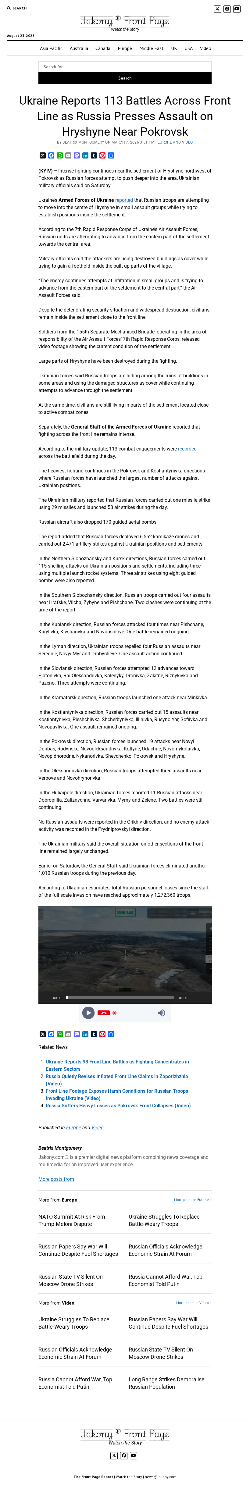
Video (205, 48)
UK (174, 48)
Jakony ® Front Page (125, 20)
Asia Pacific (51, 48)
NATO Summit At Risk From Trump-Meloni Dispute (71, 1220)
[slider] (120, 997)
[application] (125, 955)
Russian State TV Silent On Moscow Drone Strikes (70, 1280)
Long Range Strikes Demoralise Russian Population (167, 1383)
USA (188, 48)
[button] (125, 955)
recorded (187, 449)
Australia (79, 48)
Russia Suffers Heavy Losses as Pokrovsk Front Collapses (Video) (118, 1106)
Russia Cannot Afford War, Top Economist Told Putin (165, 1280)
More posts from (56, 1179)
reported (124, 200)
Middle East (151, 48)
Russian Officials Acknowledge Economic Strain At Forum (165, 1250)
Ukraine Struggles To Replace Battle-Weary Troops (164, 1220)
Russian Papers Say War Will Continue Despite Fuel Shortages (78, 1250)
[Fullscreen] (204, 998)
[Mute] (194, 998)
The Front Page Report (93, 1476)
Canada (102, 48)
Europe (125, 48)
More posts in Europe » (193, 1199)
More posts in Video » (194, 1302)
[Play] (46, 998)
